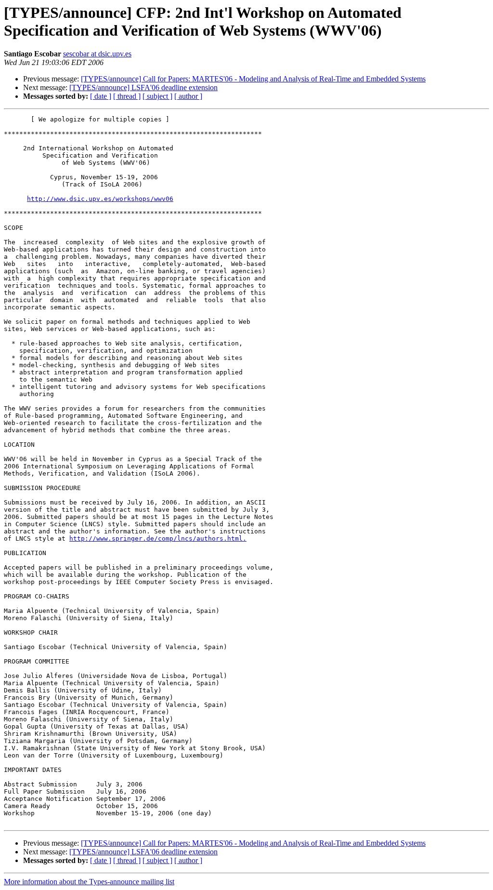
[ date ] (100, 96)
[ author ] (188, 96)
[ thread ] (127, 96)
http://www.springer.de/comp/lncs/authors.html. (157, 538)
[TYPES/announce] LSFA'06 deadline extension (143, 87)
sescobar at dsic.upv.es (97, 54)
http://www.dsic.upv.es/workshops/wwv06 (100, 198)
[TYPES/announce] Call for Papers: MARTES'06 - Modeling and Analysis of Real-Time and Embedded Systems (253, 79)
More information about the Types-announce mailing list (89, 881)
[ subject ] (157, 96)
